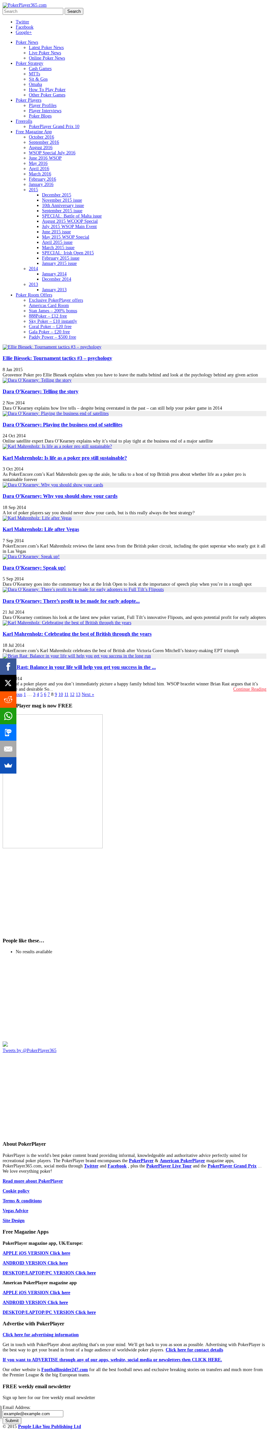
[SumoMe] (8, 765)
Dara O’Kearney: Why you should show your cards (60, 496)
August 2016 (40, 147)
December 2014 (56, 279)
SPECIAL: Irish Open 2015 (68, 252)
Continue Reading (249, 689)
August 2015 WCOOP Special (70, 221)
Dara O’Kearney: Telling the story (40, 391)
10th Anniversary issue (63, 205)
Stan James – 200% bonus (53, 310)
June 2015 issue (56, 231)
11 (66, 694)
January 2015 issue (59, 263)
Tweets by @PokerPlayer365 (29, 1050)
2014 (33, 268)
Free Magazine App (34, 131)
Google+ (24, 32)
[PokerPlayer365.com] (25, 5)
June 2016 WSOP (45, 158)
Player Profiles (42, 105)
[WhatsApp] (8, 716)
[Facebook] (8, 666)
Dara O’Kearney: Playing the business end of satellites (62, 425)
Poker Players (28, 100)
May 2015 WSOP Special (65, 237)
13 (78, 694)
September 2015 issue (62, 210)
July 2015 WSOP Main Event (69, 226)
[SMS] (8, 732)
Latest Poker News (46, 47)
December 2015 (56, 194)
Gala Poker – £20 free (49, 331)
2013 (33, 284)
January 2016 (41, 184)
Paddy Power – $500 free (52, 337)
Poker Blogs (40, 116)
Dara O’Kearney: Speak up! (34, 568)
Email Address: (17, 1407)
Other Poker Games (47, 94)
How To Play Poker (47, 89)
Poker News (27, 42)
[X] (8, 683)
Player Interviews (45, 110)
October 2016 (41, 137)
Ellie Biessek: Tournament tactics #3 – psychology (57, 358)
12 (72, 694)
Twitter (22, 21)
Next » (88, 694)
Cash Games (40, 68)
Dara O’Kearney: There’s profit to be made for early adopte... (71, 601)
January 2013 (54, 289)
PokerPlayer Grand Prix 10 (54, 126)
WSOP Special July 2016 (52, 152)
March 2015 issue (58, 247)
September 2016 (44, 142)
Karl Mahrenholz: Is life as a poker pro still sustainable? (65, 458)
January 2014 (54, 273)
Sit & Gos (38, 79)
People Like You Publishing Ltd (49, 1426)
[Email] (8, 749)
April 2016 (39, 168)
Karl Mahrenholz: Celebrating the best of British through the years (77, 634)
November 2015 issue (62, 200)
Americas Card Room (49, 305)
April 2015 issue (57, 242)
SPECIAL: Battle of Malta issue (72, 216)
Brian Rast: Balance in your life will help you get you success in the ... (79, 667)
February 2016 (42, 179)
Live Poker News (45, 52)
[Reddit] (8, 699)
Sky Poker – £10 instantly (53, 321)
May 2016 (38, 163)
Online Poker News (47, 58)
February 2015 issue (60, 258)
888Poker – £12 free (48, 316)
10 (60, 694)
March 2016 (40, 173)
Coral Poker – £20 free (50, 326)
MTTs (34, 73)
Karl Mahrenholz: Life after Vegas (41, 529)
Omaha (35, 84)
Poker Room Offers (34, 295)
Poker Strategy (29, 63)
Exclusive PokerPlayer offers (56, 300)
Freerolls (24, 121)
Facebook (24, 27)
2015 (33, 189)
